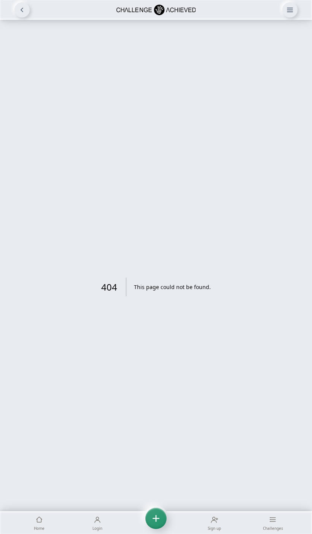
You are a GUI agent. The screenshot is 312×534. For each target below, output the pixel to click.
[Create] (156, 522)
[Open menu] (290, 9)
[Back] (22, 9)
